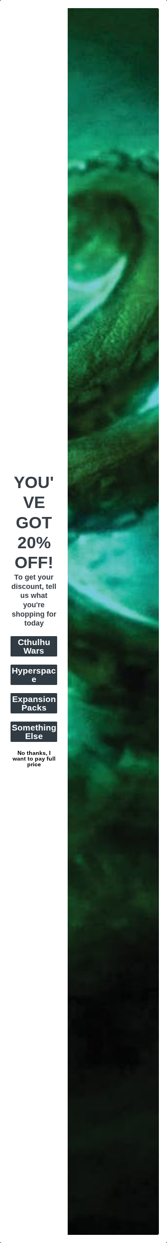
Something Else (34, 732)
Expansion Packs (34, 703)
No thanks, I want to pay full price (34, 752)
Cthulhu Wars (34, 646)
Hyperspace (34, 675)
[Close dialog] (162, 4)
